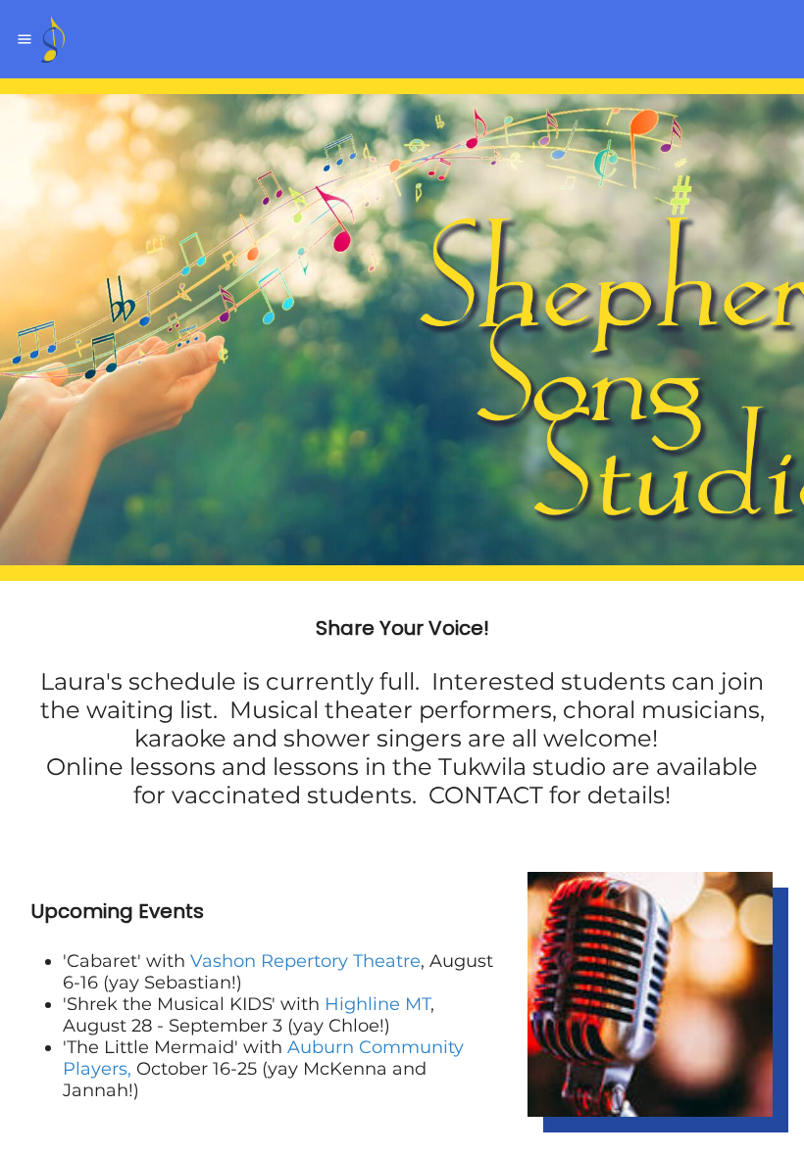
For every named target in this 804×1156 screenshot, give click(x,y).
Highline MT (377, 1004)
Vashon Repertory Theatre (305, 961)
